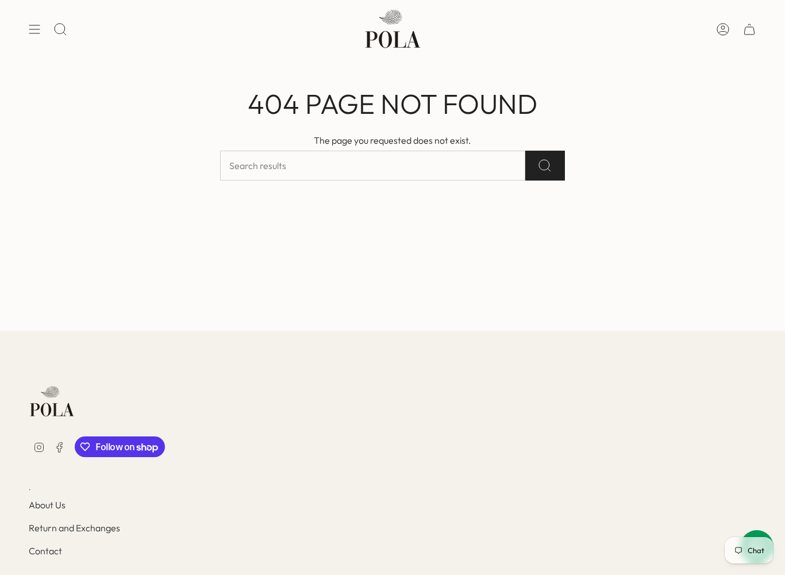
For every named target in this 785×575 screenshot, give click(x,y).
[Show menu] (34, 29)
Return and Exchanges (74, 528)
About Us (47, 505)
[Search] (545, 166)
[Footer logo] (52, 401)
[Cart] (749, 29)
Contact (45, 551)
